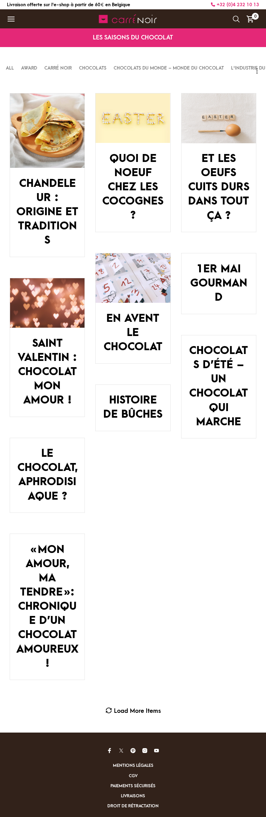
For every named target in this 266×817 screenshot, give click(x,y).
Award (29, 68)
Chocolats (92, 68)
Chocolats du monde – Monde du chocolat (169, 68)
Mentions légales (133, 765)
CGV (133, 775)
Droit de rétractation (133, 806)
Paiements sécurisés (133, 785)
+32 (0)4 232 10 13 (237, 4)
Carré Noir (58, 68)
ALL (10, 68)
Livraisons (133, 795)
